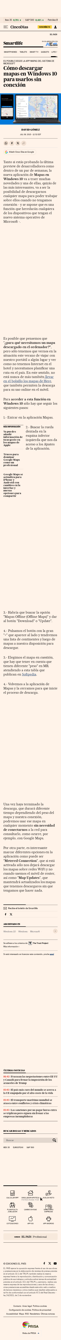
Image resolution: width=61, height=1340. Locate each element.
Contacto (17, 1306)
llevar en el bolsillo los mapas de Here (28, 379)
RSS (27, 1314)
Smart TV (34, 52)
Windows (22, 931)
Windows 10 (9, 931)
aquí (52, 954)
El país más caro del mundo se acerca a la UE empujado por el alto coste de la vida (29, 1091)
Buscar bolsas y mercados (19, 1131)
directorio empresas (48, 1211)
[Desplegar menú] (5, 27)
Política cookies (40, 1306)
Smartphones (10, 52)
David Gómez (30, 129)
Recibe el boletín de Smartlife (23, 908)
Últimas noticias (14, 1070)
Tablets (23, 52)
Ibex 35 (8, 20)
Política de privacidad (41, 1310)
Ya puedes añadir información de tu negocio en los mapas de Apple (13, 439)
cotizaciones (12, 1223)
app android (48, 1223)
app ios (30, 1223)
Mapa (21, 1314)
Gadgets (45, 52)
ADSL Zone (49, 44)
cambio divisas (30, 1209)
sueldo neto (48, 1198)
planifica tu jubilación (12, 1211)
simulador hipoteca (30, 1198)
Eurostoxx (18, 1148)
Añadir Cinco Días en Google (21, 152)
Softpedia (29, 674)
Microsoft (35, 931)
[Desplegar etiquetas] (55, 931)
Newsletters (35, 1314)
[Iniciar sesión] (55, 27)
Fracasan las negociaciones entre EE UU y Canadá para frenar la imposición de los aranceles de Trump (30, 1080)
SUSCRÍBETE (44, 27)
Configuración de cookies (20, 1310)
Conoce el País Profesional (30, 1236)
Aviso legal (27, 1306)
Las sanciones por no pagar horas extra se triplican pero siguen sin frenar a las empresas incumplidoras (30, 1113)
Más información (10, 946)
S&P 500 (29, 20)
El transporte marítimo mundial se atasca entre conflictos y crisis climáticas (27, 1101)
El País (53, 34)
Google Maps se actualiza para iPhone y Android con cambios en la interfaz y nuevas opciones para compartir (13, 485)
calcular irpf (12, 1198)
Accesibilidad (12, 1314)
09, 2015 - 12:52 (30, 134)
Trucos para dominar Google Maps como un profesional (11, 460)
